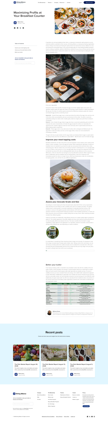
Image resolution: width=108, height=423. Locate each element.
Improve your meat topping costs (22, 47)
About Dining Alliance (41, 395)
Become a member (76, 395)
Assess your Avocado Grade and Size (23, 50)
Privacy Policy (26, 408)
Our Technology (51, 404)
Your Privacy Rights (86, 406)
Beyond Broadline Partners (65, 397)
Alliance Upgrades (51, 406)
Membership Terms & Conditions (48, 416)
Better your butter (19, 52)
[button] (42, 2)
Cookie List (73, 416)
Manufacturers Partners (65, 395)
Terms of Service (59, 416)
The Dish (39, 399)
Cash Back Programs (52, 399)
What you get (50, 397)
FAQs (38, 397)
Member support (76, 399)
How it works (50, 395)
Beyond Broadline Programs (53, 401)
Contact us (75, 397)
